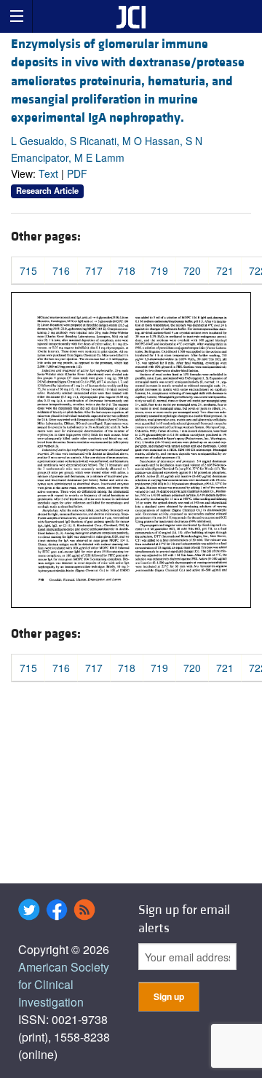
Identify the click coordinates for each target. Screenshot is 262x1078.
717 (94, 270)
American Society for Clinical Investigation (63, 984)
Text (48, 173)
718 (126, 270)
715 (28, 270)
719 (159, 270)
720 (192, 270)
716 (61, 270)
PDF (77, 173)
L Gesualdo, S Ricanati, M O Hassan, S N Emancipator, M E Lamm (106, 148)
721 (225, 270)
